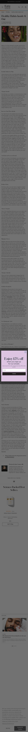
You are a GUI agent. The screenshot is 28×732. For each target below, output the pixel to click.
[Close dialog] (25, 352)
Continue (14, 373)
